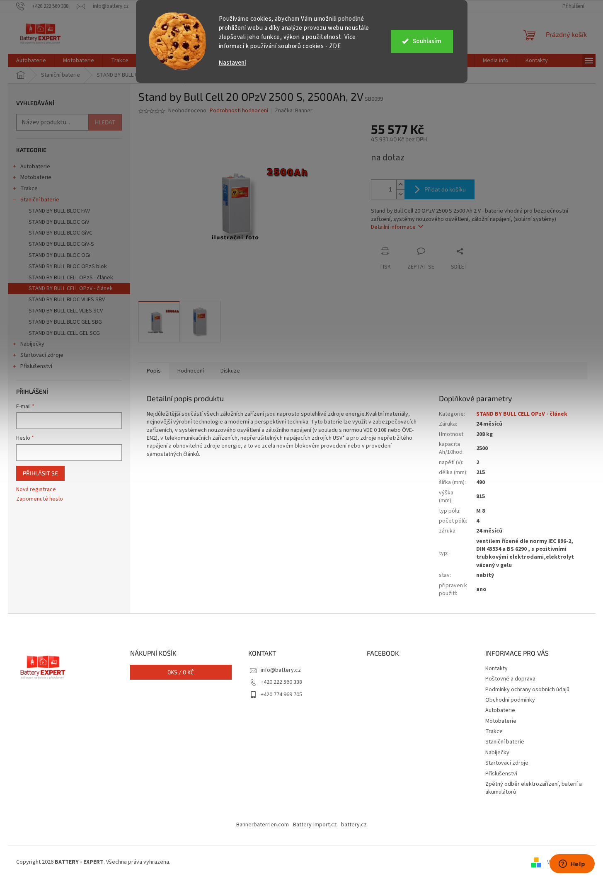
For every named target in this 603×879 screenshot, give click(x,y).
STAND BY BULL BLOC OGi (59, 255)
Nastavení (232, 63)
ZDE (335, 46)
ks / (180, 672)
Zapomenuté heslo (39, 499)
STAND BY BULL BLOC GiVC (60, 233)
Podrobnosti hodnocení (239, 111)
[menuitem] (31, 60)
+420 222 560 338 (281, 682)
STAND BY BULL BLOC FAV (59, 211)
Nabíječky (32, 344)
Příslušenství (36, 366)
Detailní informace (393, 227)
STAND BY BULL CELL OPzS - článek (71, 278)
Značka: (293, 111)
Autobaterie (35, 166)
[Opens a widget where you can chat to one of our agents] (572, 864)
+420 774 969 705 (281, 694)
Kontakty (496, 668)
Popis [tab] (154, 371)
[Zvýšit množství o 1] (400, 184)
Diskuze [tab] (230, 371)
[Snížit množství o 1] (400, 194)
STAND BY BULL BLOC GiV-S (61, 244)
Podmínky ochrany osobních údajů (527, 689)
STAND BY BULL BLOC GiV (59, 222)
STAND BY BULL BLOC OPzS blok (68, 266)
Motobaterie (35, 177)
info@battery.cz (281, 670)
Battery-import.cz (315, 825)
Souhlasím (427, 41)
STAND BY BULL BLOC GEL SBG (65, 322)
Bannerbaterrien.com (262, 825)
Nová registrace (36, 490)
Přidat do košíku (445, 189)
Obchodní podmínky (510, 700)
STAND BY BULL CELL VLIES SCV (66, 311)
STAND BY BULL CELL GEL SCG (64, 333)
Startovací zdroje (41, 355)
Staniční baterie (39, 200)
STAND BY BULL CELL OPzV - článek (71, 288)
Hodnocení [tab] (190, 371)
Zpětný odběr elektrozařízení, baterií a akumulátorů (533, 788)
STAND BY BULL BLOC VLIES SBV (67, 299)
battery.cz (354, 825)
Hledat (105, 122)
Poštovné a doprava (510, 679)
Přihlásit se (40, 473)
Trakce (29, 188)
